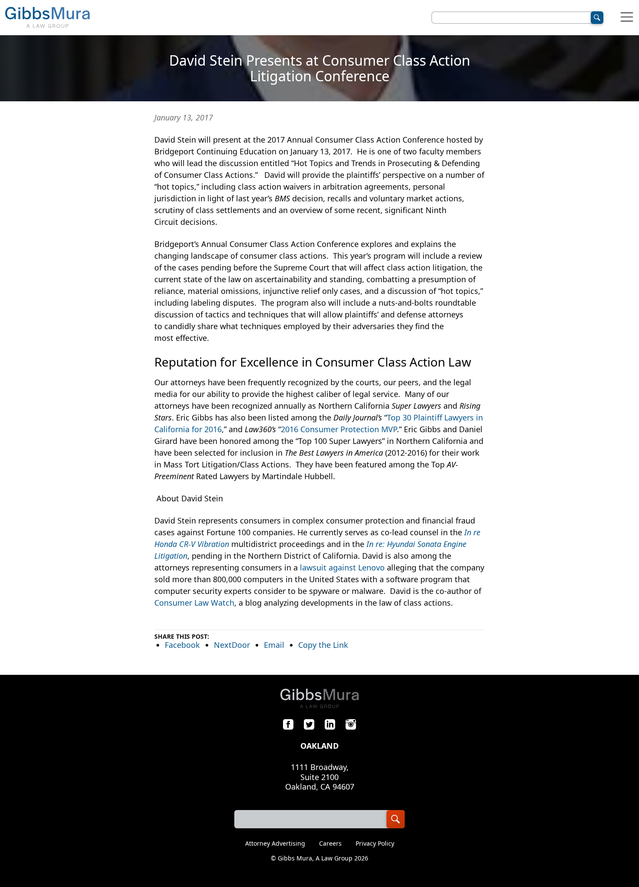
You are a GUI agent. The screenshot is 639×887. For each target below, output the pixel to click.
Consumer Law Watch (194, 602)
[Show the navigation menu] (627, 17)
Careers (330, 843)
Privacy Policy (375, 843)
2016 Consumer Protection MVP (339, 429)
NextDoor (232, 645)
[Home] (47, 17)
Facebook (182, 645)
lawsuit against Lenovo (343, 567)
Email (274, 645)
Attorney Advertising (275, 843)
